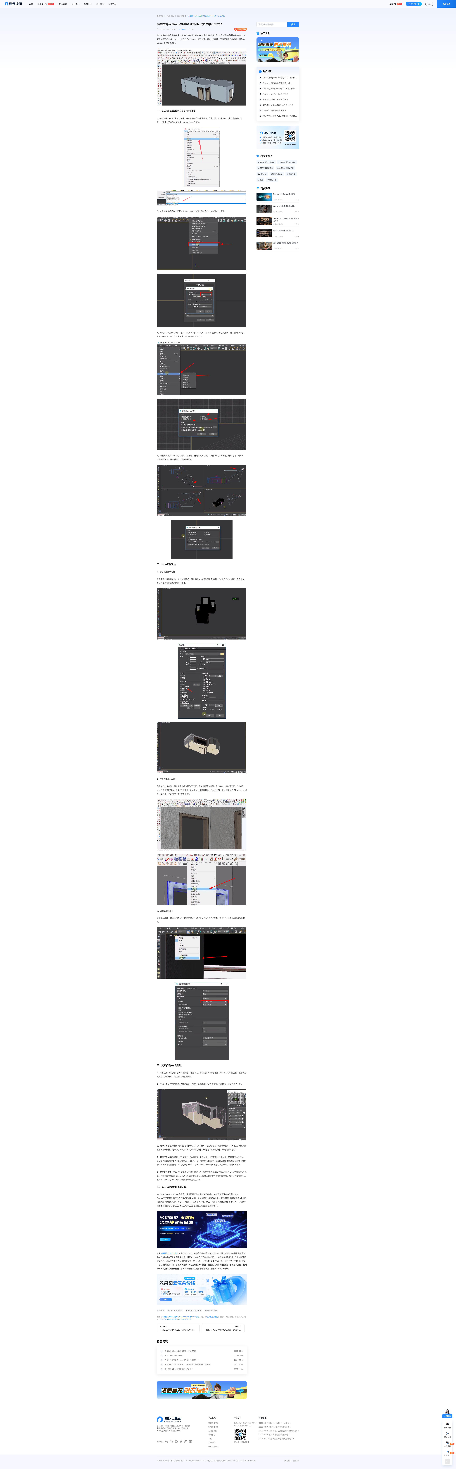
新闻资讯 (75, 4)
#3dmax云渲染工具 (193, 1310)
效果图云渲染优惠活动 (266, 162)
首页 (31, 4)
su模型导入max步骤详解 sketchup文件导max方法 (181, 1317)
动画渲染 (112, 4)
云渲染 (260, 180)
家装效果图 (291, 174)
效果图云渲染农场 (168, 1253)
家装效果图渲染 (277, 174)
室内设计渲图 (213, 1427)
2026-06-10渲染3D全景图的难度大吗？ (274, 1435)
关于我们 (100, 4)
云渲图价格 (212, 1431)
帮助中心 (88, 4)
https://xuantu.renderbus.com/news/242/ (176, 1319)
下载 (210, 1439)
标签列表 (296, 1461)
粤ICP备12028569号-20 (195, 1461)
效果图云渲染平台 (176, 1426)
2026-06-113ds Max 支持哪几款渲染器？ (275, 1427)
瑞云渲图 (160, 16)
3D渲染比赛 (271, 180)
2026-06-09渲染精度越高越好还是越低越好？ (276, 1439)
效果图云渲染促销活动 (287, 162)
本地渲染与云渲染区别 (285, 168)
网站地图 (287, 1461)
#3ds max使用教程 (175, 1310)
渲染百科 (180, 16)
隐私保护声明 (213, 1446)
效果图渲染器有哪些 (265, 168)
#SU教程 (160, 1310)
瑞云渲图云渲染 (212, 1317)
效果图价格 (42, 4)
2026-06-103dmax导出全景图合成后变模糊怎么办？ (279, 1431)
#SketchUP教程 (211, 1310)
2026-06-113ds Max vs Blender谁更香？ (275, 1423)
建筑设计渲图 (213, 1423)
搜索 (293, 24)
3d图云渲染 (262, 174)
